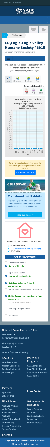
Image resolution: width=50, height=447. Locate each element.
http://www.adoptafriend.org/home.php (26, 248)
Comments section (25, 172)
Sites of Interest (34, 422)
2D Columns (17, 81)
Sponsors (6, 392)
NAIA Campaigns (34, 365)
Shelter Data (17, 35)
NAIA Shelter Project (36, 369)
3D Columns (28, 81)
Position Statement (11, 369)
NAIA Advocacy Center (37, 372)
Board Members (9, 362)
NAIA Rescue (33, 375)
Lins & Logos (8, 372)
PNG (33, 93)
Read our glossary (25, 214)
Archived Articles (10, 405)
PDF (26, 93)
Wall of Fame (8, 395)
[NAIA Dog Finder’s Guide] (25, 184)
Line (8, 81)
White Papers (8, 409)
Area (37, 81)
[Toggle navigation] (44, 20)
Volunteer (31, 412)
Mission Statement (10, 365)
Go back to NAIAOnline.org (12, 3)
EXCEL (41, 93)
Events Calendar (34, 409)
